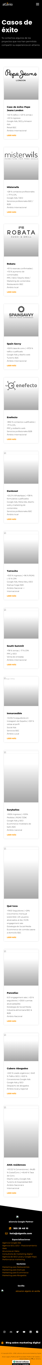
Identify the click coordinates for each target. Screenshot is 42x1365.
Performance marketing (13, 1259)
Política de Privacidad (18, 1357)
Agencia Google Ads (11, 1243)
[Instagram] (4, 1332)
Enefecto (12, 417)
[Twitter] (17, 1332)
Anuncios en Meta (10, 1251)
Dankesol (12, 491)
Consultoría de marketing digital (17, 1254)
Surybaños (13, 809)
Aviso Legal (6, 1357)
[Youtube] (24, 1332)
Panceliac (12, 993)
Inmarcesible (14, 713)
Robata (11, 264)
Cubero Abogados (17, 1068)
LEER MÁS (11, 135)
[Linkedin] (30, 1332)
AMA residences (16, 1165)
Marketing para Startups (13, 1270)
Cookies (37, 1357)
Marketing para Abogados (14, 1275)
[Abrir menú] (37, 4)
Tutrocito (12, 571)
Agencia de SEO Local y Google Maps (19, 1257)
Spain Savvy (14, 343)
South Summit (15, 646)
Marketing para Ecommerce (15, 1273)
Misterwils (13, 187)
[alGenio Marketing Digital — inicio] (7, 4)
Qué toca (12, 906)
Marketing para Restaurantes (15, 1267)
